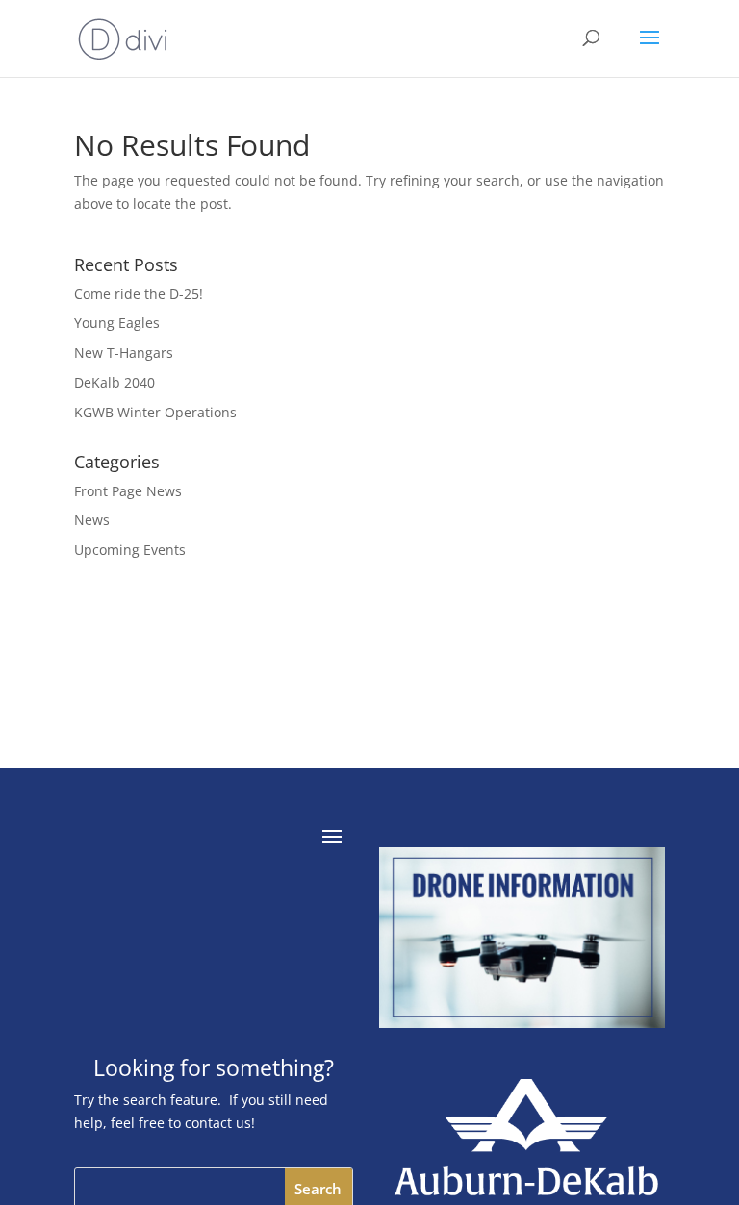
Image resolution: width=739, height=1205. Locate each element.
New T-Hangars (123, 352)
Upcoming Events (130, 549)
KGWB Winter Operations (155, 412)
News (92, 520)
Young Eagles (117, 323)
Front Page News (128, 491)
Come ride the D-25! (138, 294)
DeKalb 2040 (114, 382)
